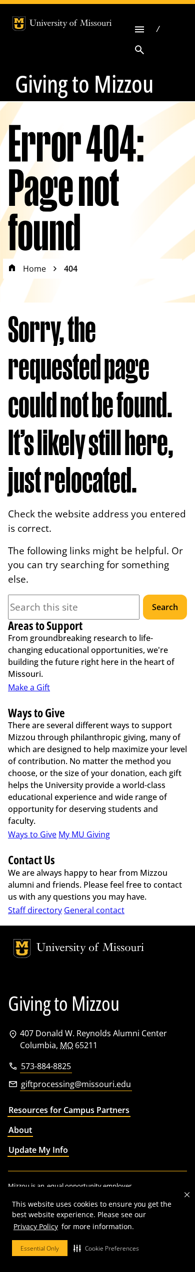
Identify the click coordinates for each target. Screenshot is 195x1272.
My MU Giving (84, 834)
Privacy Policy (36, 1226)
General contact (94, 910)
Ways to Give (32, 834)
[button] (106, 1248)
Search (165, 607)
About (20, 1129)
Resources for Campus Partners (69, 1110)
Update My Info (38, 1149)
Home (34, 268)
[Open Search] (139, 49)
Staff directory (35, 910)
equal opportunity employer (89, 1185)
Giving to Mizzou (84, 83)
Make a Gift (29, 687)
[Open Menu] (139, 29)
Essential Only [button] (39, 1248)
